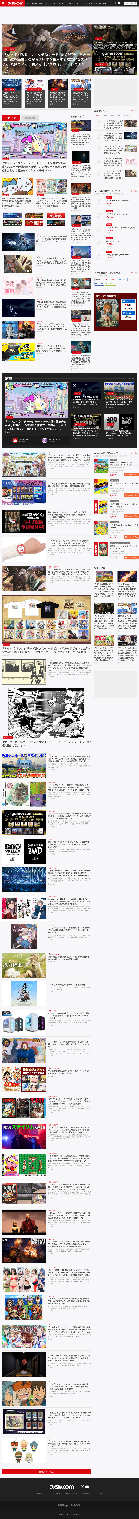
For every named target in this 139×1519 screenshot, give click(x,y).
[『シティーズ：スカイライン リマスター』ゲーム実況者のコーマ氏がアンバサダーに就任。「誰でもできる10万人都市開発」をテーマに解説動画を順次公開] (119, 390)
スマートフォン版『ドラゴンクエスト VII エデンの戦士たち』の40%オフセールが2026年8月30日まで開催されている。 (69, 1307)
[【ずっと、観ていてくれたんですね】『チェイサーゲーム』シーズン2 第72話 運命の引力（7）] (46, 713)
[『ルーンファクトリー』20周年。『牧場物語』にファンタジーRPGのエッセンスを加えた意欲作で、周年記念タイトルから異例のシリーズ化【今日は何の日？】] (24, 794)
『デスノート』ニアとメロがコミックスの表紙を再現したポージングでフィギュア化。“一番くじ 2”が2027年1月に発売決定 (51, 326)
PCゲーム (52, 3)
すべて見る (134, 110)
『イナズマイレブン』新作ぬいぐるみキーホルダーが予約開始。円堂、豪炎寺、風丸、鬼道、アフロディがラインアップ (69, 1443)
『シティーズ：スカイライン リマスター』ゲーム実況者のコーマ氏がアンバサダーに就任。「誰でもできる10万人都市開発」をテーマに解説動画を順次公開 (119, 401)
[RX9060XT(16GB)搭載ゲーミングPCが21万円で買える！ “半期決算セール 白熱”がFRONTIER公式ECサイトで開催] (24, 1022)
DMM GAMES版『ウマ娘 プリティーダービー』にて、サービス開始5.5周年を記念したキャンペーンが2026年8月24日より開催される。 (69, 1335)
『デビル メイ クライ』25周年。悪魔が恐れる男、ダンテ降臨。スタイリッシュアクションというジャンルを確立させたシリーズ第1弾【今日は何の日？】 (69, 1215)
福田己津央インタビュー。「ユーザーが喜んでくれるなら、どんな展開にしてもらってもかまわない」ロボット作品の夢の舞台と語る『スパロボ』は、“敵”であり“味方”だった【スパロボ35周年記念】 (80, 97)
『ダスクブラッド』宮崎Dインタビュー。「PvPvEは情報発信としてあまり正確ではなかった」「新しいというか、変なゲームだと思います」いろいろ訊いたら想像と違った (81, 171)
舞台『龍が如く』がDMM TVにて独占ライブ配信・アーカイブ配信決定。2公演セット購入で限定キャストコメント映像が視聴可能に (69, 514)
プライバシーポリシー (54, 1493)
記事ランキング (102, 110)
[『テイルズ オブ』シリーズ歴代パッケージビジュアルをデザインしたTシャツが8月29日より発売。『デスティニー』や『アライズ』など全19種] (46, 619)
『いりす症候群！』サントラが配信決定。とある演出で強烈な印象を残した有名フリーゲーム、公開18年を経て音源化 (69, 930)
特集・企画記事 (99, 3)
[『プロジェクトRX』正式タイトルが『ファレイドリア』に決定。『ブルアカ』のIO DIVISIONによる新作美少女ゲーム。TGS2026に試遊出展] (18, 264)
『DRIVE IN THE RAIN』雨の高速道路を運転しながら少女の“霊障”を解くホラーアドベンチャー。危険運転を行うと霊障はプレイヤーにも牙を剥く (51, 304)
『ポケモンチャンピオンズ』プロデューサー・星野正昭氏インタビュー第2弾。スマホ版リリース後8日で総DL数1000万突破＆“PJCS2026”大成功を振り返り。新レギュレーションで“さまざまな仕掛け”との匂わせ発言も (81, 234)
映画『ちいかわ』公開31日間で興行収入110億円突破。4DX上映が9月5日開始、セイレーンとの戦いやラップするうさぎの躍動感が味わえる (17, 202)
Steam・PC (99, 284)
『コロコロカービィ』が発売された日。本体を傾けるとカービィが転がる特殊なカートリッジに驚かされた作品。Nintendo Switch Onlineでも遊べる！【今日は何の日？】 (69, 1158)
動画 (90, 3)
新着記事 (30, 118)
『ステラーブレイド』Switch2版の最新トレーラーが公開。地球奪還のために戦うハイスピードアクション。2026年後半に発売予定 (51, 238)
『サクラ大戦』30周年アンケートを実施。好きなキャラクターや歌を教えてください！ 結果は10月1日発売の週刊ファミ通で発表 (34, 97)
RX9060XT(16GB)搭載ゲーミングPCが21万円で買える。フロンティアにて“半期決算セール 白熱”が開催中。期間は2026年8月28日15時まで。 (69, 1022)
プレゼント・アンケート (35, 89)
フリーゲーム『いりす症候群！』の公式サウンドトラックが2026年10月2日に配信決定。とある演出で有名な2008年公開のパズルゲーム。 (69, 936)
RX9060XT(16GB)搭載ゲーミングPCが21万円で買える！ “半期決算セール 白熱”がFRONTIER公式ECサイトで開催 (69, 1015)
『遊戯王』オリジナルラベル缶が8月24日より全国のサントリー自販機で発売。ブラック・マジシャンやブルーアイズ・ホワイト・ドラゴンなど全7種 (69, 1415)
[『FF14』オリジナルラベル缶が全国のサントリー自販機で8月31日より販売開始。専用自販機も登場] (24, 492)
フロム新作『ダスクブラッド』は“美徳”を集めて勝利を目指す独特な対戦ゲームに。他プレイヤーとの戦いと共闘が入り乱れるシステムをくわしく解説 (81, 202)
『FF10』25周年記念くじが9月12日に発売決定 (66, 984)
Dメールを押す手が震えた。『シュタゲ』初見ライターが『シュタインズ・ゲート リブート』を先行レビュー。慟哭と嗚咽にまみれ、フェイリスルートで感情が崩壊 (81, 297)
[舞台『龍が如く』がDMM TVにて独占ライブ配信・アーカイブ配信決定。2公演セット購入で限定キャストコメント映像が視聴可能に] (24, 521)
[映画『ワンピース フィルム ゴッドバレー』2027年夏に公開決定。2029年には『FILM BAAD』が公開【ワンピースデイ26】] (119, 422)
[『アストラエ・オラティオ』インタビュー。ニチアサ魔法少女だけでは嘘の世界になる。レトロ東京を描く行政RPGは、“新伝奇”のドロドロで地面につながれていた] (81, 252)
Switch (41, 3)
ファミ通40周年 (55, 1068)
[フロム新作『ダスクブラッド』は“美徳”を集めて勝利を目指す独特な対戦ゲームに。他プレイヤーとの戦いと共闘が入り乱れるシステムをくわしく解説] (81, 188)
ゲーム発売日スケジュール (107, 272)
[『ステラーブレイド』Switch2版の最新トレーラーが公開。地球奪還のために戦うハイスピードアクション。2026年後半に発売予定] (18, 242)
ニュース (84, 3)
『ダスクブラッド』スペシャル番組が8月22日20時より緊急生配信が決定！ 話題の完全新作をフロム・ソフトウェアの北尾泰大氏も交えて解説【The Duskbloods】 (81, 139)
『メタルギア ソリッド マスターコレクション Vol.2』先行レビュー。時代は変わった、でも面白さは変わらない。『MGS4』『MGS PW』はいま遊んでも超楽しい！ (114, 43)
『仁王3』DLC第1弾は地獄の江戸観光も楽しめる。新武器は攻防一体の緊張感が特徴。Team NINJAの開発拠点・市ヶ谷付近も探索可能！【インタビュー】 (81, 361)
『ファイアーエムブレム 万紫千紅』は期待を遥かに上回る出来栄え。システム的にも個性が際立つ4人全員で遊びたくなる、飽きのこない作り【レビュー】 (127, 654)
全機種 (97, 279)
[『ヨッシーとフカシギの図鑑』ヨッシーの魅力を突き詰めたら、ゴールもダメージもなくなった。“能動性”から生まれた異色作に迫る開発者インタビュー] (104, 640)
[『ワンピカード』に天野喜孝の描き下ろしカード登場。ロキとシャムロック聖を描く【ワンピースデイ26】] (24, 1050)
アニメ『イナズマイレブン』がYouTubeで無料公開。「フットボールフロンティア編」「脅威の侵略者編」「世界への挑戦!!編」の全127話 (69, 1386)
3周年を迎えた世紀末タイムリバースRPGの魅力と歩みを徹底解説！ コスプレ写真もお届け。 (68, 958)
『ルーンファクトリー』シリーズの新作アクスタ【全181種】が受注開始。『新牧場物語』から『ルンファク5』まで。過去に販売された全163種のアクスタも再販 (113, 149)
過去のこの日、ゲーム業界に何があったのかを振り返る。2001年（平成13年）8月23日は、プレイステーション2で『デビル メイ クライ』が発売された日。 (69, 1222)
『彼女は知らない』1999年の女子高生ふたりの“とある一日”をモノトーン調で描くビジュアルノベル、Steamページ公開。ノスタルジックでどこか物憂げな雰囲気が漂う (69, 665)
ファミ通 (50, 1076)
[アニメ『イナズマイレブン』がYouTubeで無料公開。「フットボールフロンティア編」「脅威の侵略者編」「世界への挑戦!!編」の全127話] (24, 1393)
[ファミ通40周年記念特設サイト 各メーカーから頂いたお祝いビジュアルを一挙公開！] (24, 1079)
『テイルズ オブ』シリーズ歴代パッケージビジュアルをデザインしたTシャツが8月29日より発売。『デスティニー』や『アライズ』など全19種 (46, 650)
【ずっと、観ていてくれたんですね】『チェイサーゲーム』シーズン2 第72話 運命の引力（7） (46, 743)
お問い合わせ (41, 1493)
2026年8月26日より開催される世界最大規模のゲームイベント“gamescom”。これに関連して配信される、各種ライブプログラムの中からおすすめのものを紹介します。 (69, 879)
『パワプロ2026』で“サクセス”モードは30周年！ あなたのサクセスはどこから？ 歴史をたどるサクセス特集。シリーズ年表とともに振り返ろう (104, 590)
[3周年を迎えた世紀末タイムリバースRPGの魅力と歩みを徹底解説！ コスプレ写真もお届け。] (24, 965)
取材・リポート (53, 1267)
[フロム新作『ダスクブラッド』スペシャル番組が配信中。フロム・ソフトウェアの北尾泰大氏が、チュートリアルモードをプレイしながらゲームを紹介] (58, 84)
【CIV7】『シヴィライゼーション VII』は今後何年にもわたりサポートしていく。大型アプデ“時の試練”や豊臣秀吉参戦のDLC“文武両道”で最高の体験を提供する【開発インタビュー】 (81, 329)
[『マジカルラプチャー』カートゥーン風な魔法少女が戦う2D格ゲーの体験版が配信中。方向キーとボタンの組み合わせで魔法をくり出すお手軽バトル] (34, 140)
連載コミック (8, 738)
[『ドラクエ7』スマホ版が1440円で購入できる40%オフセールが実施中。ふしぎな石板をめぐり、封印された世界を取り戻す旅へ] (24, 1307)
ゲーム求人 (76, 3)
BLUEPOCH (51, 962)
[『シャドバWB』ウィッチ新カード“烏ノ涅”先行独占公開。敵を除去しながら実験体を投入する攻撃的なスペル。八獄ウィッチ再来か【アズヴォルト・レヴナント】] (130, 123)
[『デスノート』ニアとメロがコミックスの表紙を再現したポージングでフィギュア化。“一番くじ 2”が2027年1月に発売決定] (18, 330)
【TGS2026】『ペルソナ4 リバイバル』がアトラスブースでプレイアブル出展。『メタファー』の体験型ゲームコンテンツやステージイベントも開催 (51, 348)
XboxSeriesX (110, 284)
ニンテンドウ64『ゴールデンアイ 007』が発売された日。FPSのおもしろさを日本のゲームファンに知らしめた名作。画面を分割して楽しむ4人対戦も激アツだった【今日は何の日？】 (69, 1186)
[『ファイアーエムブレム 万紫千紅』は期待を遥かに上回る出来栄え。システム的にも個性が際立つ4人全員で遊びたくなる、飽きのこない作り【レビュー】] (127, 640)
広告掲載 (99, 1493)
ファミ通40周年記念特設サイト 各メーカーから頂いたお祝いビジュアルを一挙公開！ (69, 1072)
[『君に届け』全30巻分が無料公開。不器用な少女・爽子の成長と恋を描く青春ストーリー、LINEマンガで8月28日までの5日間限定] (18, 286)
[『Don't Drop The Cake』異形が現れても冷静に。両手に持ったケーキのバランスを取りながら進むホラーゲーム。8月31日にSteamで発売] (24, 1364)
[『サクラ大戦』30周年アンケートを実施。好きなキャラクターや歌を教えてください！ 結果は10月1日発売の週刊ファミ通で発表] (35, 84)
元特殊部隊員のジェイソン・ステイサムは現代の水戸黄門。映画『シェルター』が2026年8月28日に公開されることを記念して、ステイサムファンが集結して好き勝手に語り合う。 (69, 1136)
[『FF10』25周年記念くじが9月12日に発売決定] (24, 993)
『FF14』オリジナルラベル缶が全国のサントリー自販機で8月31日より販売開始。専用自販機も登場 (69, 484)
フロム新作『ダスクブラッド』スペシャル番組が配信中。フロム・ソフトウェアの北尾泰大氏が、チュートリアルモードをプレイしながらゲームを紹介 (57, 97)
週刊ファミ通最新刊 (106, 295)
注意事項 (75, 1493)
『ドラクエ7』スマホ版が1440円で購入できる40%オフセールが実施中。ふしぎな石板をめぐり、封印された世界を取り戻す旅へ (69, 1301)
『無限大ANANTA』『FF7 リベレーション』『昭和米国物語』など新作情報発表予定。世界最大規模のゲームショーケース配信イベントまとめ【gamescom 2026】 (11, 97)
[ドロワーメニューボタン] (3, 3)
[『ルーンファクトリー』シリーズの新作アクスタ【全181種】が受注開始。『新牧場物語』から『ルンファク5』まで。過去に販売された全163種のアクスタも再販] (130, 148)
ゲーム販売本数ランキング (107, 191)
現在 (97, 115)
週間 (112, 115)
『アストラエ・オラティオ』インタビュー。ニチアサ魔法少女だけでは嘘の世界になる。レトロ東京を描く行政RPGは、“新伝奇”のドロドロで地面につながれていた (81, 266)
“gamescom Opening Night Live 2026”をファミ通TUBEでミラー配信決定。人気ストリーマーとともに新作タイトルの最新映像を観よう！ (114, 68)
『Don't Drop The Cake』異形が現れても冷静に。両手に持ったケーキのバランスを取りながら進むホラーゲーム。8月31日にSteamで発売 (69, 1358)
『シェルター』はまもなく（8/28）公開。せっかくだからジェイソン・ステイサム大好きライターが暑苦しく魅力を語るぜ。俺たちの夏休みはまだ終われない (69, 1129)
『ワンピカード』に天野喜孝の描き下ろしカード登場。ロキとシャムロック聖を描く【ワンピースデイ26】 (68, 1044)
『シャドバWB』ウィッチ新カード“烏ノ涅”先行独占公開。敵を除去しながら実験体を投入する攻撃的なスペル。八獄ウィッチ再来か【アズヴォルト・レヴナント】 (46, 61)
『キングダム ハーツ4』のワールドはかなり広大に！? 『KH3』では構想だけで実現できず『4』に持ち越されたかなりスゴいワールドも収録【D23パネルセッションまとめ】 (127, 590)
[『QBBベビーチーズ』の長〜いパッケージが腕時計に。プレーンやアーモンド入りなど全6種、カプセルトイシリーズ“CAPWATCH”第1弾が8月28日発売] (24, 549)
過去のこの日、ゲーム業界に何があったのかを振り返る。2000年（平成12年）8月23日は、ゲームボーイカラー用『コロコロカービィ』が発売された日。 (69, 1165)
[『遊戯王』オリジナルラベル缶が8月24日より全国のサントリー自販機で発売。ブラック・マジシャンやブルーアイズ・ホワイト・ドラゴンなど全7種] (24, 1421)
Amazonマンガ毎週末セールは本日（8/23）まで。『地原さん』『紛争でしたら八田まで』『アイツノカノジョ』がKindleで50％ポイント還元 (69, 901)
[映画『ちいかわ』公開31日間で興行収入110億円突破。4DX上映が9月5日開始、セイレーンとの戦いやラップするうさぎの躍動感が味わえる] (17, 186)
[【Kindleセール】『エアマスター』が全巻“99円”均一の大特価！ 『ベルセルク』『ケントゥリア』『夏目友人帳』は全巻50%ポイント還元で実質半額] (24, 1108)
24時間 (105, 115)
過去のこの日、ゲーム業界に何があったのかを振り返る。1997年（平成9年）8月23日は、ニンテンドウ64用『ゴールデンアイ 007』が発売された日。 (69, 1193)
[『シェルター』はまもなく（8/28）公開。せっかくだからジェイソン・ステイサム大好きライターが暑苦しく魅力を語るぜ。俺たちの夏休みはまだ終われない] (24, 1136)
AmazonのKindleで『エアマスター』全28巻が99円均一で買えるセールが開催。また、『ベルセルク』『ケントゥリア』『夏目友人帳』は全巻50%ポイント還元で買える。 (69, 1108)
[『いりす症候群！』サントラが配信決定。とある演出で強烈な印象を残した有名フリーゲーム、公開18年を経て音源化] (24, 936)
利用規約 (67, 1493)
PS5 (46, 3)
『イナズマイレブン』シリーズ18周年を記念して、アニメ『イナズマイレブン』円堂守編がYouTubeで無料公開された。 (69, 1392)
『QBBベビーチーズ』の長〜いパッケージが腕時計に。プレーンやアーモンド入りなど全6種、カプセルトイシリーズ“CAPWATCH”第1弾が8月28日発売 (69, 543)
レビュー (98, 39)
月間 (118, 115)
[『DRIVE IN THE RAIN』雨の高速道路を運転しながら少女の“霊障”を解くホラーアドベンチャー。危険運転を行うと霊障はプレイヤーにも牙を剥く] (18, 308)
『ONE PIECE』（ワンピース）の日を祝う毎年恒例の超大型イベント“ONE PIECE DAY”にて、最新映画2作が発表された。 (69, 850)
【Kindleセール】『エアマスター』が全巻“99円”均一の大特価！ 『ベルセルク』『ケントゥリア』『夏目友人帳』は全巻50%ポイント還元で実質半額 (69, 1101)
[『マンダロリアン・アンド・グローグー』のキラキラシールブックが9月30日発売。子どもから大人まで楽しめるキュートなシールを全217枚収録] (51, 186)
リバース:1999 (55, 954)
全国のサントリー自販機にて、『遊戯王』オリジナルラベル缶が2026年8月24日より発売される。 (69, 1421)
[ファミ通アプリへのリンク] (63, 1505)
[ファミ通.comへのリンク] (15, 3)
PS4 (125, 279)
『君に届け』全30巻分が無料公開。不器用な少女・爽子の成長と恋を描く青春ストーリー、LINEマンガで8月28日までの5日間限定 (51, 282)
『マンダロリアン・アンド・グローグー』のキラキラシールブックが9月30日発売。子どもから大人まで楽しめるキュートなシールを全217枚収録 (51, 202)
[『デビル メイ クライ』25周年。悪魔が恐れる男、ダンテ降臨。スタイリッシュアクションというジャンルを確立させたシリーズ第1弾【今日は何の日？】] (24, 1222)
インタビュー (78, 89)
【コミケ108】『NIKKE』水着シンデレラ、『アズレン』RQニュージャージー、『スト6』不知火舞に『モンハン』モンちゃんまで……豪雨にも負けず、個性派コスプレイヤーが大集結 (69, 1272)
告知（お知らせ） (101, 64)
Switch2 (34, 3)
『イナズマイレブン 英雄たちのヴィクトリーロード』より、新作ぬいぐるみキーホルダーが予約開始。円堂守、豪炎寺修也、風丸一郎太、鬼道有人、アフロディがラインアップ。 (69, 1450)
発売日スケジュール (64, 3)
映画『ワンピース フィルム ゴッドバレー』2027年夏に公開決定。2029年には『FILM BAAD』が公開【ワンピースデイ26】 (119, 432)
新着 (28, 3)
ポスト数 (127, 115)
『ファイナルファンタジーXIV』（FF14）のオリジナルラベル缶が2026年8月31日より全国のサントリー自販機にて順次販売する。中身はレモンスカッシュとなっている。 (69, 490)
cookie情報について (88, 1493)
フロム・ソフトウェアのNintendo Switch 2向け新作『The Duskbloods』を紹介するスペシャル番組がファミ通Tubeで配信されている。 (69, 1250)
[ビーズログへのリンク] (77, 1505)
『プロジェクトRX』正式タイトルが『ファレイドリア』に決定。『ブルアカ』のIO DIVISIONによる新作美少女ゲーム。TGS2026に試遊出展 (51, 260)
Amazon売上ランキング (106, 453)
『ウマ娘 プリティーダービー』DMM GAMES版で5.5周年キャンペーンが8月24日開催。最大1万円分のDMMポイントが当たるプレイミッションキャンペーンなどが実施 (69, 1329)
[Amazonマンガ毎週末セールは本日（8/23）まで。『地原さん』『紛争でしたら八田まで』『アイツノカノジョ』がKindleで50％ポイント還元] (24, 908)
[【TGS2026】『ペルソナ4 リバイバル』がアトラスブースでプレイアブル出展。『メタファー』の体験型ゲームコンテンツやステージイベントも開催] (18, 352)
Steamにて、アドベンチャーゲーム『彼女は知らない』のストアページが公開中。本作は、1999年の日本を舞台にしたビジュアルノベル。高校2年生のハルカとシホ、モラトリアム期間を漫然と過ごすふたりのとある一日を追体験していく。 (69, 672)
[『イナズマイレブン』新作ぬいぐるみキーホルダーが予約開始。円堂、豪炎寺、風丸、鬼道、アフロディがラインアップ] (24, 1450)
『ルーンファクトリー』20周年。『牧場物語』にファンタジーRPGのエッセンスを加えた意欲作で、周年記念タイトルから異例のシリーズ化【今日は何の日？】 (69, 787)
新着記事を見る (46, 1471)
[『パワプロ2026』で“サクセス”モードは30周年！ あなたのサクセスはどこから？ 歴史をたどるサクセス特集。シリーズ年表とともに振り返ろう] (104, 576)
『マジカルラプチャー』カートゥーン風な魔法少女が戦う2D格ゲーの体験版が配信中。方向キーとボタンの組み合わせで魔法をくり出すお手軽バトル (34, 166)
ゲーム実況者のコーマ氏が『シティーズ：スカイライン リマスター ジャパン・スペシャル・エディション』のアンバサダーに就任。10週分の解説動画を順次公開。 (69, 765)
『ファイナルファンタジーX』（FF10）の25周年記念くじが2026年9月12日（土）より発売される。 (69, 988)
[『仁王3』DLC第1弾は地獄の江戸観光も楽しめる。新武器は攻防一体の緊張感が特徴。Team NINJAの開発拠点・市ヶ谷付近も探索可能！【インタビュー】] (81, 347)
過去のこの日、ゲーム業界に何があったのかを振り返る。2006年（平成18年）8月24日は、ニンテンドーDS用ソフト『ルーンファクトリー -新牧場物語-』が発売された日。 (69, 794)
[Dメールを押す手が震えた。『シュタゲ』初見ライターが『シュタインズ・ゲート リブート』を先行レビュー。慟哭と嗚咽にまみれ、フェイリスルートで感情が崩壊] (81, 283)
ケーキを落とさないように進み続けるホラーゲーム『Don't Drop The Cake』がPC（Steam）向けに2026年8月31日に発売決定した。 (69, 1364)
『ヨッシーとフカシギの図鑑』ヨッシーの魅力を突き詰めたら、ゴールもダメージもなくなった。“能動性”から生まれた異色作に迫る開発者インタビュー (103, 654)
